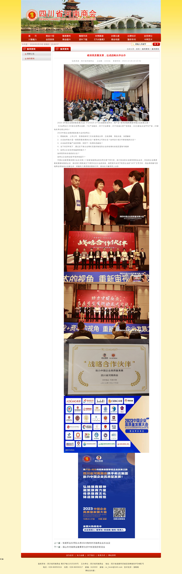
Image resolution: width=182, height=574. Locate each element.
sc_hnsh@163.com (113, 567)
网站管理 (112, 555)
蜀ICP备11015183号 (70, 564)
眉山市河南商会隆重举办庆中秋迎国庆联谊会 (84, 547)
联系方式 (102, 555)
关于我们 (91, 555)
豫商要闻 (145, 49)
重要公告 (31, 54)
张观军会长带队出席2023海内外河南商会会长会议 (86, 543)
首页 (138, 49)
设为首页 (70, 555)
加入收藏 (81, 555)
